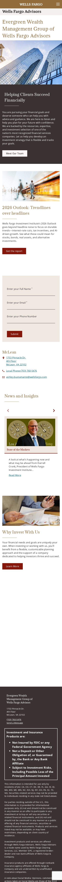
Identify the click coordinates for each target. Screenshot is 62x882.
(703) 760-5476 (14, 719)
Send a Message (15, 722)
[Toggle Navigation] (58, 4)
